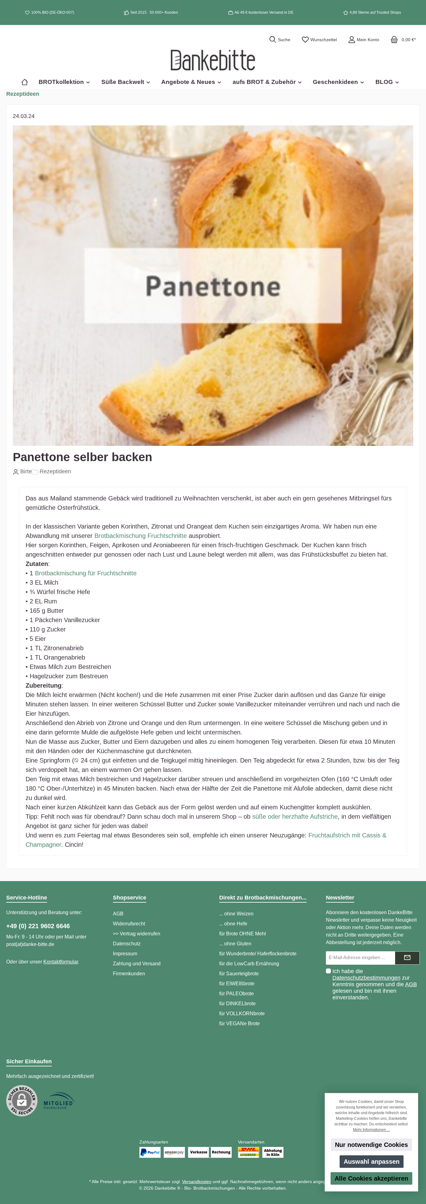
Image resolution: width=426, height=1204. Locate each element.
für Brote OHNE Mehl (242, 933)
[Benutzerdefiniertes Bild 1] (59, 1100)
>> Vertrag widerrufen (136, 933)
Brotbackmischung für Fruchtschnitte (86, 573)
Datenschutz (127, 943)
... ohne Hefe (233, 923)
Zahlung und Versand (137, 963)
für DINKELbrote (237, 1003)
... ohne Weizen (236, 913)
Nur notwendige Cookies (371, 1144)
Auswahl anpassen (371, 1161)
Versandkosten (196, 1181)
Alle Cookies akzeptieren (371, 1178)
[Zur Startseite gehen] (213, 60)
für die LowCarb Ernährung (249, 963)
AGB (118, 913)
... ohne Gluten (235, 943)
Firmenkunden (129, 973)
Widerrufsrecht (129, 923)
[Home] (27, 82)
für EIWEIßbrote (236, 983)
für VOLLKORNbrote (242, 1013)
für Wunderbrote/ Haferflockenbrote (258, 953)
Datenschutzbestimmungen (366, 978)
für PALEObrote (236, 993)
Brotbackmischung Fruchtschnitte (140, 535)
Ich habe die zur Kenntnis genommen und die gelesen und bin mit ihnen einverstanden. (374, 984)
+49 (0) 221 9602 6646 (38, 926)
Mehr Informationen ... (371, 1130)
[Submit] (407, 958)
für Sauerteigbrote (239, 973)
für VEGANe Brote (239, 1023)
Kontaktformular (60, 961)
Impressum (125, 953)
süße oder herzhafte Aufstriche (295, 816)
